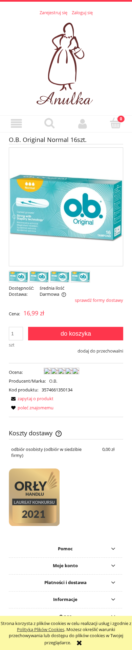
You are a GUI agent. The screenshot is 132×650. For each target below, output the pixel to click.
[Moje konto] (82, 123)
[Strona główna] (66, 61)
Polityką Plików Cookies (40, 629)
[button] (16, 123)
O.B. (53, 381)
